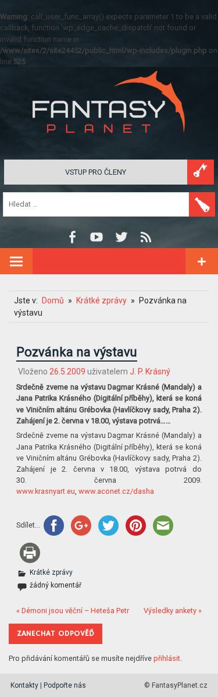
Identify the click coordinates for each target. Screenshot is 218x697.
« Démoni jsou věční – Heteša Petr (72, 610)
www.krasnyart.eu (45, 491)
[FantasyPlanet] (109, 142)
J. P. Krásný (150, 371)
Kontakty (24, 685)
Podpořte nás (65, 685)
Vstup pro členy (95, 172)
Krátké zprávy (51, 572)
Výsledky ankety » (173, 610)
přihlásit (166, 658)
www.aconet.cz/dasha (116, 491)
